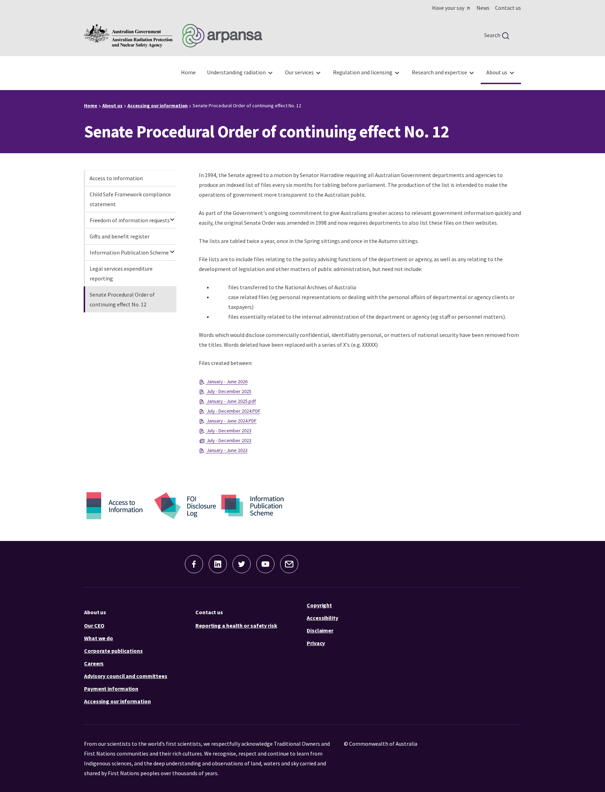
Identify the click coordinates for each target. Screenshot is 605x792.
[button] (194, 564)
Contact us (209, 612)
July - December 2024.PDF (233, 411)
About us (95, 612)
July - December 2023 (228, 430)
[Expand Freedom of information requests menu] (172, 216)
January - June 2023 (227, 450)
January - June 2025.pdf (231, 401)
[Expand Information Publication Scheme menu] (172, 248)
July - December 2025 (228, 391)
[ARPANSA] (173, 35)
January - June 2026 (227, 381)
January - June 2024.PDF (231, 421)
